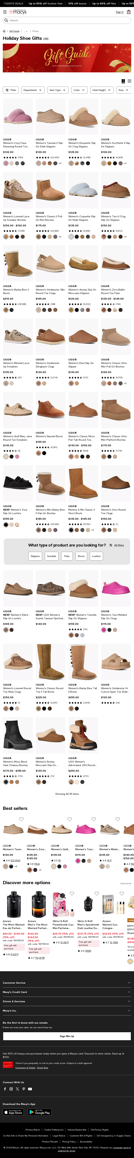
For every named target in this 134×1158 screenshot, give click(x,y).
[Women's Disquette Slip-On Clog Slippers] (83, 116)
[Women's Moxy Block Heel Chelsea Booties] (18, 735)
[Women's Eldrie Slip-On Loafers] (18, 588)
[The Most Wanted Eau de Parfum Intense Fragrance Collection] (14, 904)
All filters (119, 545)
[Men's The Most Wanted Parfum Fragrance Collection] (39, 904)
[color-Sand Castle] (6, 457)
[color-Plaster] (77, 782)
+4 (60, 163)
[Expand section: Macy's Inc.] (67, 1010)
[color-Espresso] (88, 310)
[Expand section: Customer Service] (67, 982)
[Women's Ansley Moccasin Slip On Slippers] (51, 735)
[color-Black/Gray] (115, 163)
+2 (125, 163)
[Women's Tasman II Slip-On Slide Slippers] (51, 116)
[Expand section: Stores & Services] (67, 1001)
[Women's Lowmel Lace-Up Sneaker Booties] (18, 190)
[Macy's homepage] (5, 31)
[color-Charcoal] (17, 163)
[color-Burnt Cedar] (11, 525)
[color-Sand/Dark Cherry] (44, 163)
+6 (16, 866)
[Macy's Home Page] (17, 11)
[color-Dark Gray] (55, 163)
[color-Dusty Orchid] (6, 163)
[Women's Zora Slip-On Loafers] (18, 483)
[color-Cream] (11, 163)
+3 (125, 236)
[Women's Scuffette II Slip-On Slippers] (116, 116)
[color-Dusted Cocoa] (120, 237)
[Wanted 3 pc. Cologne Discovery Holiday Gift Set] (113, 904)
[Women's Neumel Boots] (51, 410)
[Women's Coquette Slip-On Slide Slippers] (83, 190)
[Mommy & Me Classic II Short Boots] (83, 483)
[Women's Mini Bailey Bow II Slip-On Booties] (51, 483)
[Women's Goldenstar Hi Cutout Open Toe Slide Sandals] (116, 662)
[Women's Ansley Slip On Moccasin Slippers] (83, 263)
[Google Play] (39, 1112)
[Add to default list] (21, 819)
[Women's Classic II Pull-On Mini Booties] (51, 190)
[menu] (5, 12)
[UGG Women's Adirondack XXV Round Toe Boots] (83, 735)
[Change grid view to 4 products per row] (123, 81)
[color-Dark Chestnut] (55, 310)
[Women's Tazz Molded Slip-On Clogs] (116, 588)
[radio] (6, 163)
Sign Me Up (67, 1036)
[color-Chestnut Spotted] (23, 237)
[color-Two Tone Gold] (130, 961)
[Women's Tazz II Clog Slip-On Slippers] (116, 190)
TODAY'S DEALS (13, 3)
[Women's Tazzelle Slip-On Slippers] (83, 588)
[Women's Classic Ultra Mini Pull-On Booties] (116, 336)
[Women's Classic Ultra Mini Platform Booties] (116, 410)
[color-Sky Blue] (71, 237)
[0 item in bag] (128, 11)
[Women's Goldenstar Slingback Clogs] (51, 336)
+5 (60, 236)
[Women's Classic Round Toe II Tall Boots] (51, 662)
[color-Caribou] (120, 163)
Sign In (120, 12)
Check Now (42, 1068)
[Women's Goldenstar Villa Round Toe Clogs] (51, 263)
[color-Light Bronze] (6, 630)
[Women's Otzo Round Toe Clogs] (116, 483)
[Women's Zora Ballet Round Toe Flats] (116, 263)
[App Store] (13, 1112)
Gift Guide (14, 31)
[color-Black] (23, 163)
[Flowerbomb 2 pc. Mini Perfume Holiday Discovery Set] (64, 904)
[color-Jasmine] (11, 383)
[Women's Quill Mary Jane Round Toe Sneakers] (18, 410)
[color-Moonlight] (38, 163)
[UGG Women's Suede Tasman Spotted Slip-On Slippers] (51, 588)
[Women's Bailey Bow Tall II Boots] (83, 662)
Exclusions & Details (25, 1068)
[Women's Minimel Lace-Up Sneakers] (18, 336)
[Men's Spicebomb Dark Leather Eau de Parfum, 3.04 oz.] (88, 904)
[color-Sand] (71, 163)
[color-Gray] (55, 237)
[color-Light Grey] (82, 310)
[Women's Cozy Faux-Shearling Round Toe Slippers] (18, 116)
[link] (18, 152)
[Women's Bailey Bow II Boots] (18, 263)
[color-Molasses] (50, 310)
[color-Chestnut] (50, 163)
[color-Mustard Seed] (38, 310)
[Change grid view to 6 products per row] (129, 81)
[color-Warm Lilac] (55, 530)
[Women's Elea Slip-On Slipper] (83, 336)
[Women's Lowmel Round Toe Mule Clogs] (18, 662)
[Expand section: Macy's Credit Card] (67, 992)
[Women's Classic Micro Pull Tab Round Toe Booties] (83, 410)
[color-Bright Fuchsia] (104, 630)
